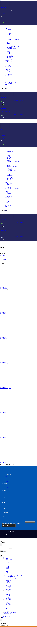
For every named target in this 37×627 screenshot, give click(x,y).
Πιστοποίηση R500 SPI (3, 413)
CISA (9, 31)
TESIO (9, 33)
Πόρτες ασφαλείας (9, 61)
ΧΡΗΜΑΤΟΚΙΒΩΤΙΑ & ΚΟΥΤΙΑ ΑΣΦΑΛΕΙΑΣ (12, 66)
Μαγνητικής (8, 38)
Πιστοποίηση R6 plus (3, 288)
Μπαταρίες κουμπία (9, 203)
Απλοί (7, 42)
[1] (30, 522)
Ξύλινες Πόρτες (9, 63)
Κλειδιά (8, 167)
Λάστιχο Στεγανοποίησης (10, 57)
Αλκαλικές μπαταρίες (10, 81)
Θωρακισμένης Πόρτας (10, 29)
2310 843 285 (4, 111)
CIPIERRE (10, 30)
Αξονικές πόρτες (9, 185)
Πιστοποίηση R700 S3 (3, 338)
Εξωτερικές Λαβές (9, 47)
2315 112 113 (8, 111)
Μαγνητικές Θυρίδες (10, 50)
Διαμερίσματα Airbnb (10, 73)
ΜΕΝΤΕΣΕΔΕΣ (7, 58)
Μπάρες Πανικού (9, 55)
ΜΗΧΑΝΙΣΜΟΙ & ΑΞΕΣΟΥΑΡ (9, 176)
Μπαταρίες (6, 80)
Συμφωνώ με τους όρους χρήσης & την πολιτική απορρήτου (11, 523)
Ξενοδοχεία (8, 72)
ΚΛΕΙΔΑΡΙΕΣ (7, 28)
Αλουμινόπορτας (9, 52)
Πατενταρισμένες (9, 51)
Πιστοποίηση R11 (3, 313)
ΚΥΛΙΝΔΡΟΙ (7, 41)
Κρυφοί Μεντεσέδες (10, 59)
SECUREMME (10, 561)
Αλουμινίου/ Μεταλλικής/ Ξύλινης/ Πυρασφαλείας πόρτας (14, 570)
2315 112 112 (5, 479)
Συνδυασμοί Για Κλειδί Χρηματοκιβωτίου (13, 39)
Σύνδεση (2, 550)
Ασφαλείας (8, 43)
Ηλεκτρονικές (9, 35)
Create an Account (5, 546)
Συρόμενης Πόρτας (9, 158)
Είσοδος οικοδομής (9, 74)
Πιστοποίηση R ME (3, 438)
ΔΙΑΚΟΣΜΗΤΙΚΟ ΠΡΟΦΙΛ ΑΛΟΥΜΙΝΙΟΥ (11, 82)
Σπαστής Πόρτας (9, 36)
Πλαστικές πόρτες (9, 62)
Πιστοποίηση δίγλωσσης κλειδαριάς (5, 363)
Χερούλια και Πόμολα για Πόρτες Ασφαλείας (13, 46)
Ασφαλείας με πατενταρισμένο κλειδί (12, 44)
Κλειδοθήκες (8, 597)
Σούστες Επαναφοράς (10, 56)
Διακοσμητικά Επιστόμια (10, 53)
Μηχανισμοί (8, 54)
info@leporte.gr (3, 7)
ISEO (9, 32)
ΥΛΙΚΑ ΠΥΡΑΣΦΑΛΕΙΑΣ (9, 83)
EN (3, 21)
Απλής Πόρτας (9, 70)
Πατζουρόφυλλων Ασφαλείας (11, 40)
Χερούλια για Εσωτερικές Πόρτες (11, 48)
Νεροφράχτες (9, 65)
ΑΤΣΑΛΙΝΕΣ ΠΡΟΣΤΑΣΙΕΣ (9, 49)
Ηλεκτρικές (8, 34)
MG (4, 257)
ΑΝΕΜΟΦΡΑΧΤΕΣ (8, 60)
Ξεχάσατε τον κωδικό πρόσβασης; (5, 549)
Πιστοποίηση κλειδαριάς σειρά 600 (5, 388)
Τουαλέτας (8, 37)
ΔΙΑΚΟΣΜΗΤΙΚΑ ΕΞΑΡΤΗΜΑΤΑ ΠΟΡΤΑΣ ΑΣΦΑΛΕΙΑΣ (14, 45)
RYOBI (8, 79)
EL (3, 23)
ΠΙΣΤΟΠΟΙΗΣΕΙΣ (7, 75)
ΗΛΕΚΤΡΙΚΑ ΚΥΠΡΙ (8, 69)
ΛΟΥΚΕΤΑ (5, 614)
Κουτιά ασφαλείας (9, 68)
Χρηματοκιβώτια (9, 67)
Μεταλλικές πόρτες (9, 64)
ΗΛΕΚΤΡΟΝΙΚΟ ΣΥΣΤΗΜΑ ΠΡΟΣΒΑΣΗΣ (11, 194)
